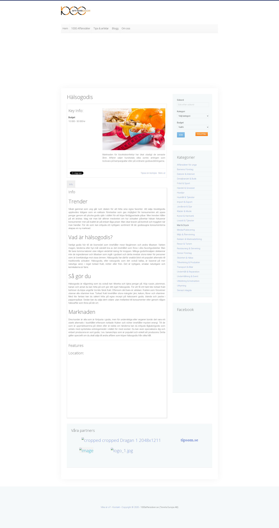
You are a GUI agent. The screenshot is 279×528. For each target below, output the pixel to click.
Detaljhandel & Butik (186, 178)
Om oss (126, 28)
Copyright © (128, 507)
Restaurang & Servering (188, 248)
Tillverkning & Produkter (188, 262)
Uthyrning (181, 285)
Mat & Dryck (183, 225)
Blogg (115, 28)
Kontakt (116, 507)
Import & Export (184, 202)
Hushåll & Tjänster (186, 197)
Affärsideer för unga (187, 164)
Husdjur (180, 192)
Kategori (181, 111)
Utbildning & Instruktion (188, 281)
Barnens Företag (185, 169)
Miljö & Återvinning (186, 234)
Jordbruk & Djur (184, 206)
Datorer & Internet (186, 174)
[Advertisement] (139, 60)
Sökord (180, 100)
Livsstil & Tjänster (185, 220)
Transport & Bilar (185, 267)
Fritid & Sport (183, 183)
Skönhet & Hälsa (185, 257)
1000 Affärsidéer (80, 28)
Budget (71, 117)
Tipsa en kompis (149, 173)
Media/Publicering (186, 230)
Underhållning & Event (187, 276)
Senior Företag (184, 253)
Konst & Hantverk (185, 216)
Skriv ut (161, 173)
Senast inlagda (184, 290)
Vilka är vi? (106, 507)
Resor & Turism (184, 243)
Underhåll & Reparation (188, 271)
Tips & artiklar (101, 28)
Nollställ (201, 134)
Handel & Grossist (186, 188)
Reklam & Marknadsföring (189, 239)
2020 (136, 507)
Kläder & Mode (184, 211)
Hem (65, 28)
